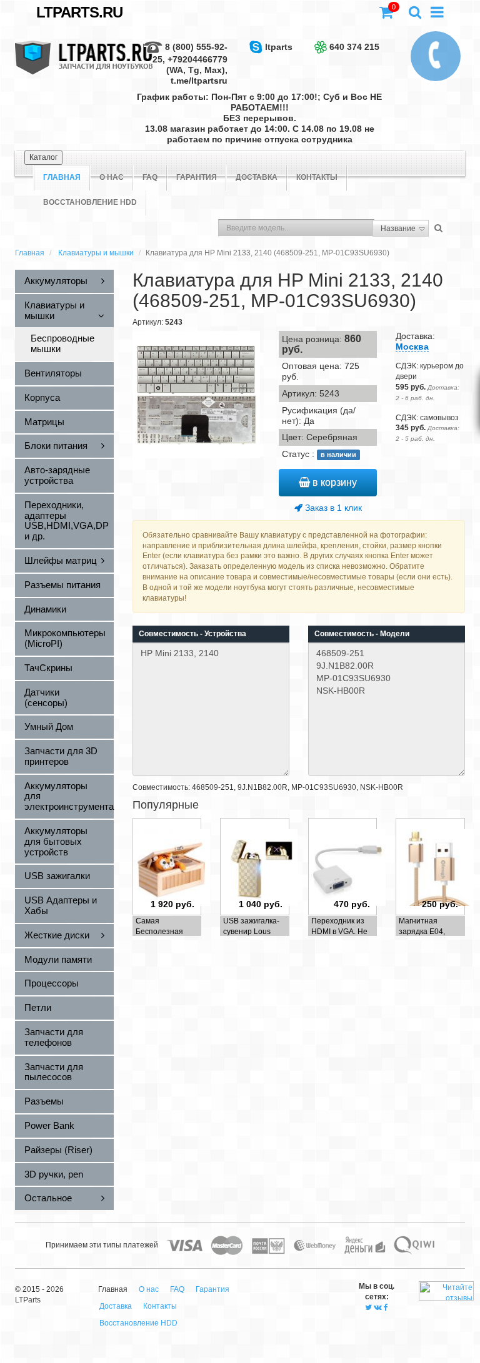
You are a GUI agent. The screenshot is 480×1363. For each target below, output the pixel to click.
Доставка (257, 177)
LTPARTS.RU (79, 12)
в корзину (333, 482)
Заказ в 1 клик (332, 508)
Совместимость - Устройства (192, 633)
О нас (111, 177)
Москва (412, 347)
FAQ (150, 177)
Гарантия (196, 177)
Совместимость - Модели (361, 633)
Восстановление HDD (90, 202)
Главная (29, 252)
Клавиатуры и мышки (96, 252)
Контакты (317, 177)
